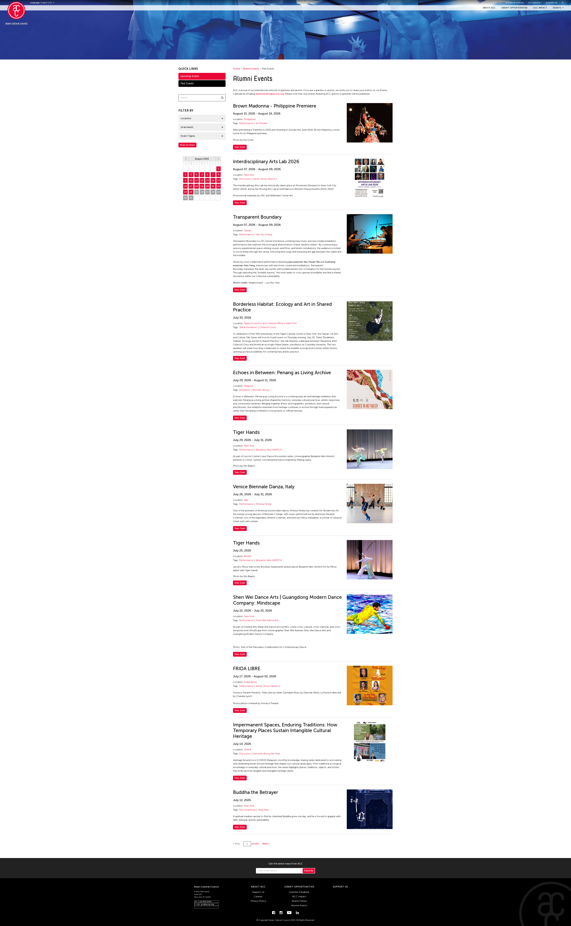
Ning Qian (263, 809)
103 (256, 843)
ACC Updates (534, 3)
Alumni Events (251, 68)
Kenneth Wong (260, 389)
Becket (247, 556)
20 (207, 186)
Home (236, 68)
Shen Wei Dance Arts (267, 620)
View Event (239, 147)
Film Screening (247, 809)
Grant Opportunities (514, 8)
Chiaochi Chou (267, 327)
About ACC (489, 8)
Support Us (551, 3)
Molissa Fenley (264, 504)
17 (191, 186)
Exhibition (244, 389)
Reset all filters (187, 145)
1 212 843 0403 (204, 902)
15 (218, 180)
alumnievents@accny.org (270, 93)
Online (247, 749)
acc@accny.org (207, 904)
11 (196, 180)
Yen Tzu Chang (264, 234)
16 (185, 186)
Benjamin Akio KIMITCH (269, 449)
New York (249, 174)
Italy (246, 500)
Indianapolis (250, 682)
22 (218, 186)
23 (185, 192)
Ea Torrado (261, 123)
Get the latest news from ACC (286, 863)
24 (190, 192)
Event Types (188, 135)
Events (557, 8)
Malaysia (248, 385)
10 (191, 180)
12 (202, 180)
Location (186, 118)
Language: (35, 2)
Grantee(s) (187, 127)
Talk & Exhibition (248, 327)
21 (213, 186)
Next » (266, 843)
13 (207, 180)
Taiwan (247, 230)
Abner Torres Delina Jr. (265, 178)
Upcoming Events (190, 76)
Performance (246, 123)
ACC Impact (540, 8)
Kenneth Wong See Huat (266, 753)
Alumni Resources (515, 3)
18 (196, 186)
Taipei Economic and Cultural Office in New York (270, 323)
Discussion (245, 178)
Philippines (250, 119)
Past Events (187, 83)
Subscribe (308, 870)
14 (212, 180)
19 (202, 186)
